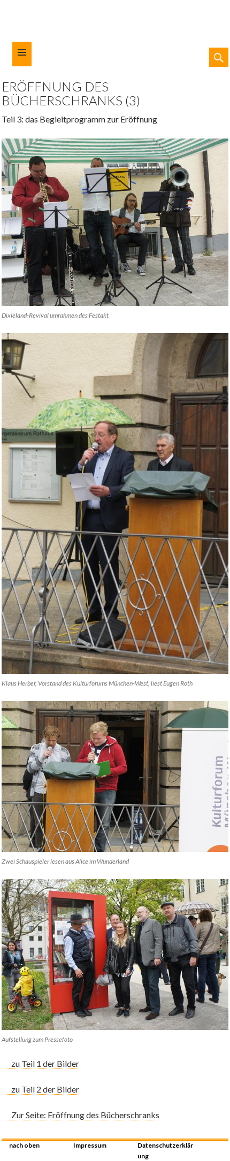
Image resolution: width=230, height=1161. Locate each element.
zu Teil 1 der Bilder (45, 1063)
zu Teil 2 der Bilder (45, 1089)
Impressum (89, 1145)
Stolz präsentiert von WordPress (220, 1142)
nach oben (24, 1145)
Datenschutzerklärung (165, 1150)
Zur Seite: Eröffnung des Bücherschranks (85, 1115)
